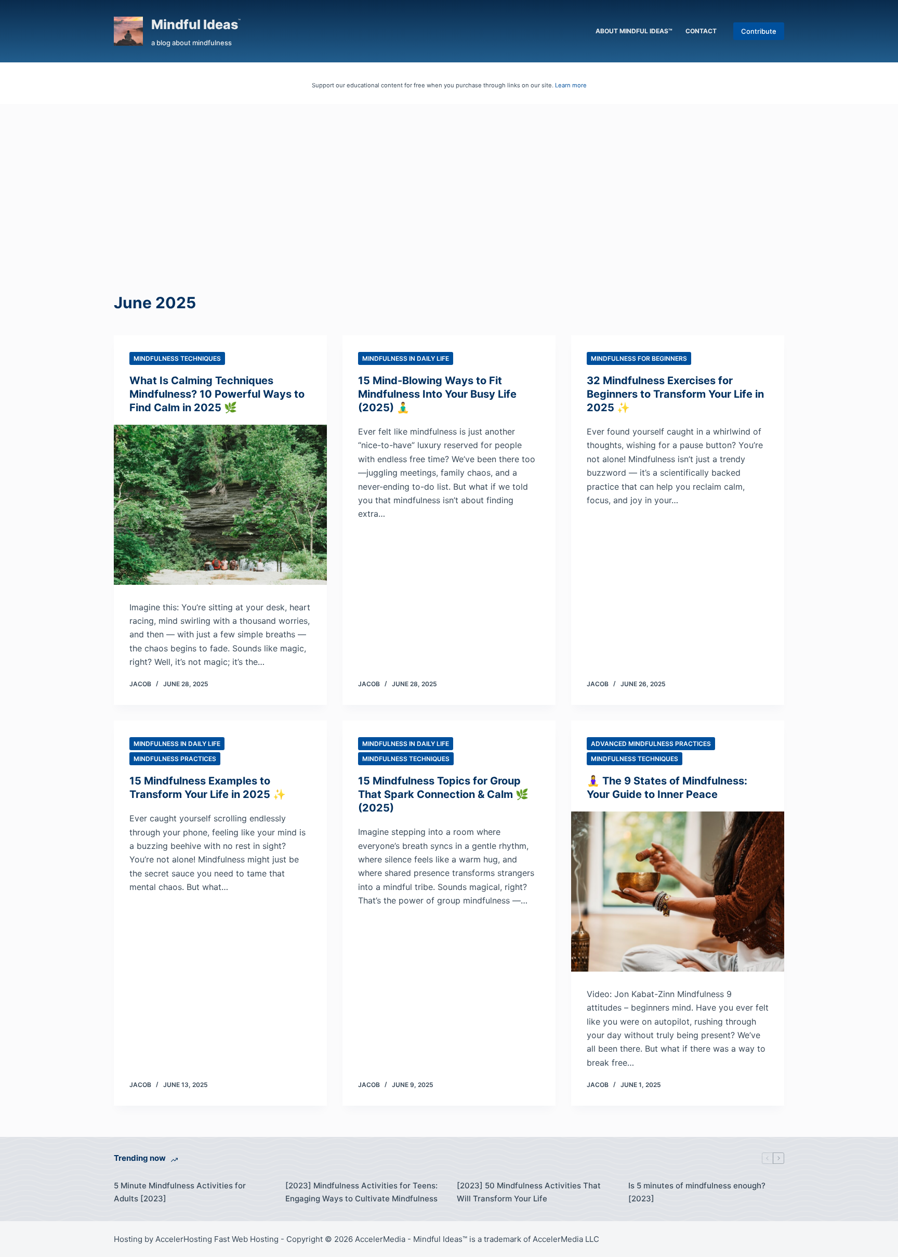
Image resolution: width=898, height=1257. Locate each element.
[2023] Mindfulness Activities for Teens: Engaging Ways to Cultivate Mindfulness (361, 1192)
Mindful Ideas (194, 24)
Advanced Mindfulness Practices (651, 744)
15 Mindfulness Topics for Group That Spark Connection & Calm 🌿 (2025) (443, 794)
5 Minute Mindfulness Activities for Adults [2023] (180, 1192)
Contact (701, 31)
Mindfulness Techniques (177, 358)
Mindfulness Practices (175, 759)
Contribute (758, 31)
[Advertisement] (449, 182)
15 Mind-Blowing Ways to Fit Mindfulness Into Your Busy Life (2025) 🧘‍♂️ (437, 394)
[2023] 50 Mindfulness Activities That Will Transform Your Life (529, 1192)
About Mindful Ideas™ (634, 31)
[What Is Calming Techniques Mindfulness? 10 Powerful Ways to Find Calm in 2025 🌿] (220, 505)
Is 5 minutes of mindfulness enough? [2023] (696, 1192)
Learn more (571, 85)
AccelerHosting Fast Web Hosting (217, 1239)
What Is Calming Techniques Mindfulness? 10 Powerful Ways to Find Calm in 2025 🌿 (217, 394)
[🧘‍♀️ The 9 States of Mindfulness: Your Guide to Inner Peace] (677, 891)
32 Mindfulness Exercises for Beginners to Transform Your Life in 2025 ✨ (675, 394)
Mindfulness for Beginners (639, 358)
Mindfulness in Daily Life (405, 358)
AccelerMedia (380, 1239)
